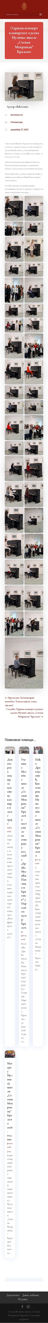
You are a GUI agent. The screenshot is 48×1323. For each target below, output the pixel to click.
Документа (12, 1295)
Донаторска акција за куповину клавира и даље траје (10, 791)
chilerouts (21, 107)
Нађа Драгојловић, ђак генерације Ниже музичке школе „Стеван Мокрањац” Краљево (38, 807)
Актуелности (17, 115)
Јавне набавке (31, 1295)
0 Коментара (17, 122)
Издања (22, 1299)
